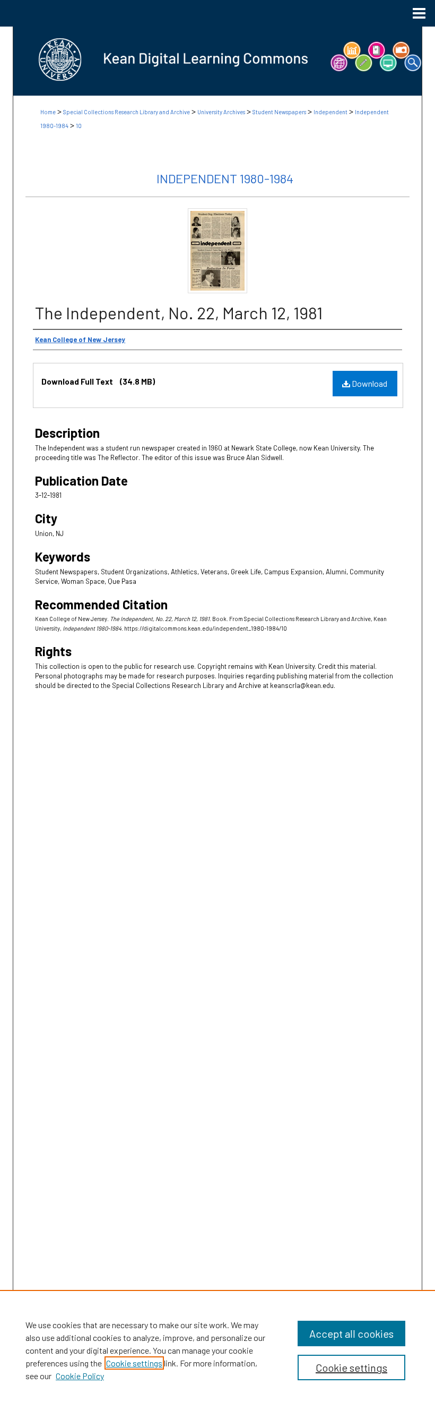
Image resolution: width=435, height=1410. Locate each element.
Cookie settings (134, 1363)
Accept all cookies (351, 1333)
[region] (217, 1350)
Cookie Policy (80, 1376)
